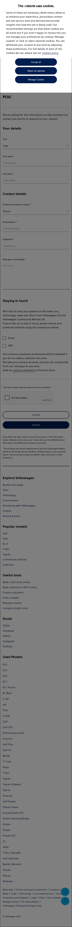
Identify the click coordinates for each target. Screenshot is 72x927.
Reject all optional (36, 71)
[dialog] (36, 463)
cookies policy (50, 53)
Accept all (36, 62)
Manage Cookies (36, 79)
